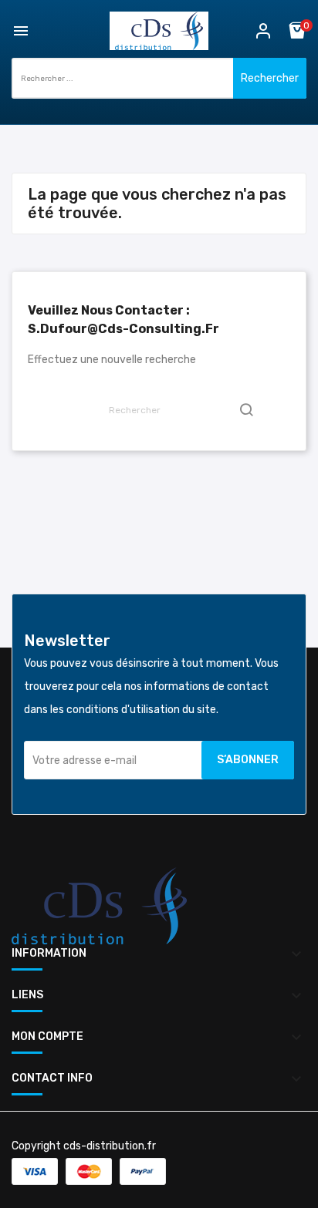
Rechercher (270, 78)
